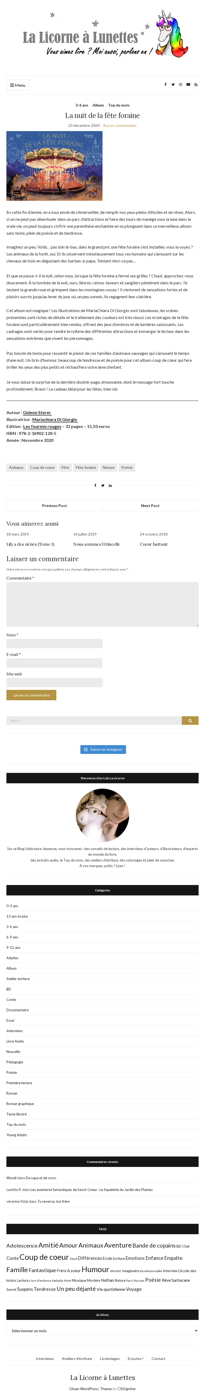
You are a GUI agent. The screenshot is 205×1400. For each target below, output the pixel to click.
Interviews (14, 1031)
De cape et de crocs (41, 1178)
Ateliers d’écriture (77, 1358)
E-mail (13, 654)
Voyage (134, 1289)
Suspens (25, 1289)
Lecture (23, 1280)
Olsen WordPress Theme (90, 1388)
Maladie (57, 1280)
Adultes (12, 958)
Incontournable (151, 1271)
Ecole (107, 1258)
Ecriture (119, 1258)
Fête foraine (86, 467)
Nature (109, 467)
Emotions (135, 1258)
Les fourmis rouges (42, 426)
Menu (19, 85)
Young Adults (16, 1135)
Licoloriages (110, 1358)
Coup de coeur (42, 467)
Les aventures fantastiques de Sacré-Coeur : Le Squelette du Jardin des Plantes (92, 1189)
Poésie (127, 467)
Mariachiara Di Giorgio (55, 419)
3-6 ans (82, 105)
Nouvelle (13, 1051)
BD (8, 989)
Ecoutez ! (136, 1358)
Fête (65, 467)
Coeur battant (154, 544)
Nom (12, 634)
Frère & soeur (69, 1270)
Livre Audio (15, 1041)
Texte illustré (16, 1114)
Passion (139, 1280)
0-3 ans (12, 906)
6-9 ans (12, 937)
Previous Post (54, 505)
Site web (14, 673)
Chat (186, 1246)
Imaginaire (130, 1270)
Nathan (107, 1280)
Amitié (48, 1245)
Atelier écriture (18, 979)
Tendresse (45, 1289)
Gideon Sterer (37, 412)
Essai (10, 1020)
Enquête (173, 1258)
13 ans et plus (17, 916)
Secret (11, 1289)
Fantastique (42, 1270)
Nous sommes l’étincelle (96, 544)
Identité (115, 1271)
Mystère (93, 1280)
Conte (11, 999)
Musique (79, 1280)
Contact (158, 1358)
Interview (170, 1271)
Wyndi (11, 1178)
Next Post (150, 505)
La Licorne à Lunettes (102, 1378)
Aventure (118, 1245)
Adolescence (22, 1245)
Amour (68, 1245)
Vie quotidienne (111, 1289)
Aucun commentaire (120, 125)
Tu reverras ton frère (53, 1201)
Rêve (166, 1280)
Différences (90, 1258)
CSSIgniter (126, 1388)
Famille (17, 1269)
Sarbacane (181, 1280)
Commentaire (20, 577)
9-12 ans (13, 947)
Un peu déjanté (76, 1288)
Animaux (16, 467)
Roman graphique (20, 1104)
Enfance (154, 1258)
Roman (11, 1093)
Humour (95, 1269)
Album (98, 105)
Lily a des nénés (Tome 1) (30, 544)
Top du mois (119, 105)
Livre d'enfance (40, 1280)
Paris (129, 1280)
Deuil (73, 1258)
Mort (67, 1280)
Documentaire (17, 1010)
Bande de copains (154, 1245)
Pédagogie (14, 1062)
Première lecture (19, 1083)
